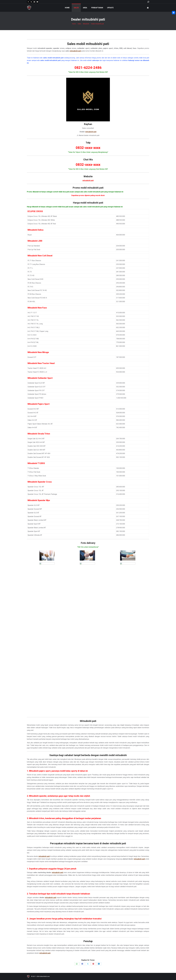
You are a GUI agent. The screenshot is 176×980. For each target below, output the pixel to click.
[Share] (174, 13)
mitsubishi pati (97, 44)
